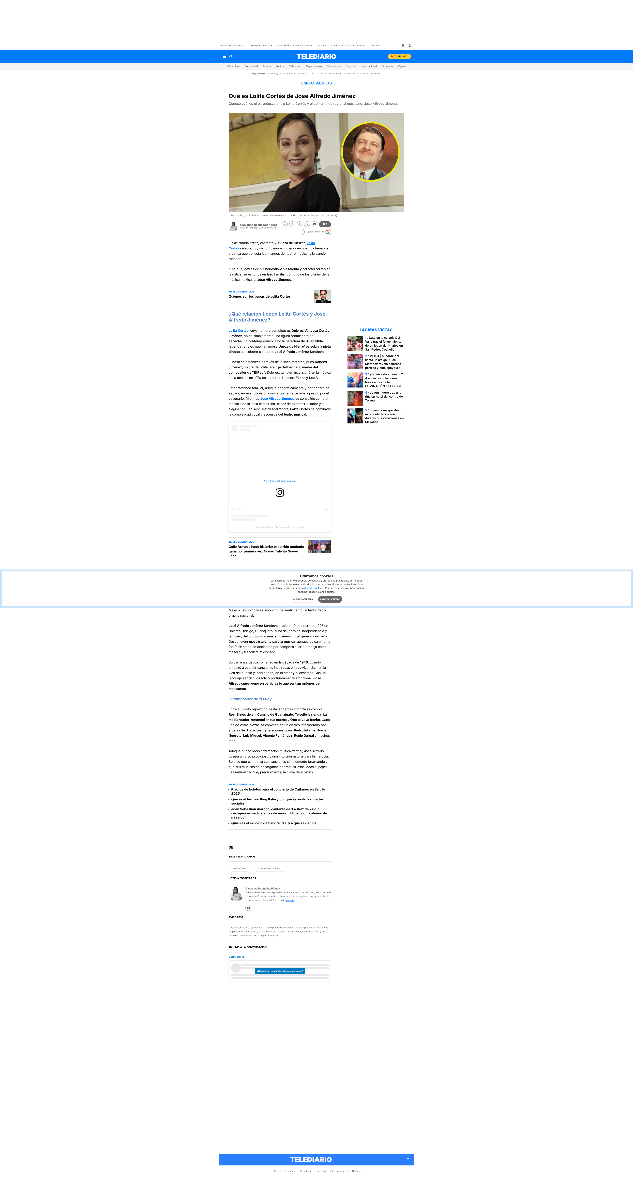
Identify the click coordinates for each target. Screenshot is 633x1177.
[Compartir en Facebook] (292, 224)
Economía (387, 66)
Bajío (362, 45)
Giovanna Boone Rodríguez (258, 224)
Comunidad (251, 66)
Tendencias (334, 66)
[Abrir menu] (224, 56)
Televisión (295, 66)
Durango (376, 45)
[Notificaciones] (403, 45)
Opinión (402, 66)
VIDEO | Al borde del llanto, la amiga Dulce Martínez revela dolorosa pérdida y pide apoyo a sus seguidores (384, 363)
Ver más (290, 900)
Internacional (369, 66)
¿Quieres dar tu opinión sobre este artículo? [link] (280, 971)
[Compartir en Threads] (307, 224)
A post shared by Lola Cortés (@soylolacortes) (280, 527)
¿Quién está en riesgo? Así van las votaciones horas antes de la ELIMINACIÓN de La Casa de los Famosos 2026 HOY (384, 382)
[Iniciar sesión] (410, 45)
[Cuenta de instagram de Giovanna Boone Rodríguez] (248, 908)
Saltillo (349, 45)
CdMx (268, 45)
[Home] (316, 56)
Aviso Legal (306, 1171)
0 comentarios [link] (236, 956)
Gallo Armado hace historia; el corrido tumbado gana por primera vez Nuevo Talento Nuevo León (266, 551)
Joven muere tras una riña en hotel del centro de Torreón (384, 396)
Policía (267, 66)
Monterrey (284, 45)
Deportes (351, 66)
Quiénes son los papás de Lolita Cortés (260, 296)
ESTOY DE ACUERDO (330, 599)
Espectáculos (314, 66)
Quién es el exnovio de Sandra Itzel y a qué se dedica (273, 823)
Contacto (357, 1171)
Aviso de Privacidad (284, 1171)
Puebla (335, 45)
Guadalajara (304, 45)
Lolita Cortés (238, 331)
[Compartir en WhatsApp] (285, 224)
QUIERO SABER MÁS (303, 599)
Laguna (322, 45)
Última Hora (233, 66)
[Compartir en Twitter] (299, 224)
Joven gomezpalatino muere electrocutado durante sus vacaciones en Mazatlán (384, 416)
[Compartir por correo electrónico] (314, 224)
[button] (316, 232)
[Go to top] (408, 1159)
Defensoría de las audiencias (332, 1171)
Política (280, 66)
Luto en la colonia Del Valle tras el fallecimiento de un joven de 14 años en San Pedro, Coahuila (384, 343)
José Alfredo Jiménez (277, 399)
